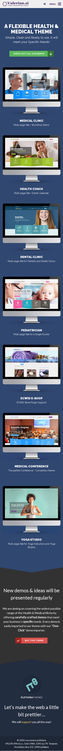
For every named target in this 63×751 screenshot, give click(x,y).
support (26, 722)
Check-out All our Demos (28, 53)
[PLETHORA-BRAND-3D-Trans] (31, 686)
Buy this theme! (34, 640)
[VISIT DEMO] (31, 436)
